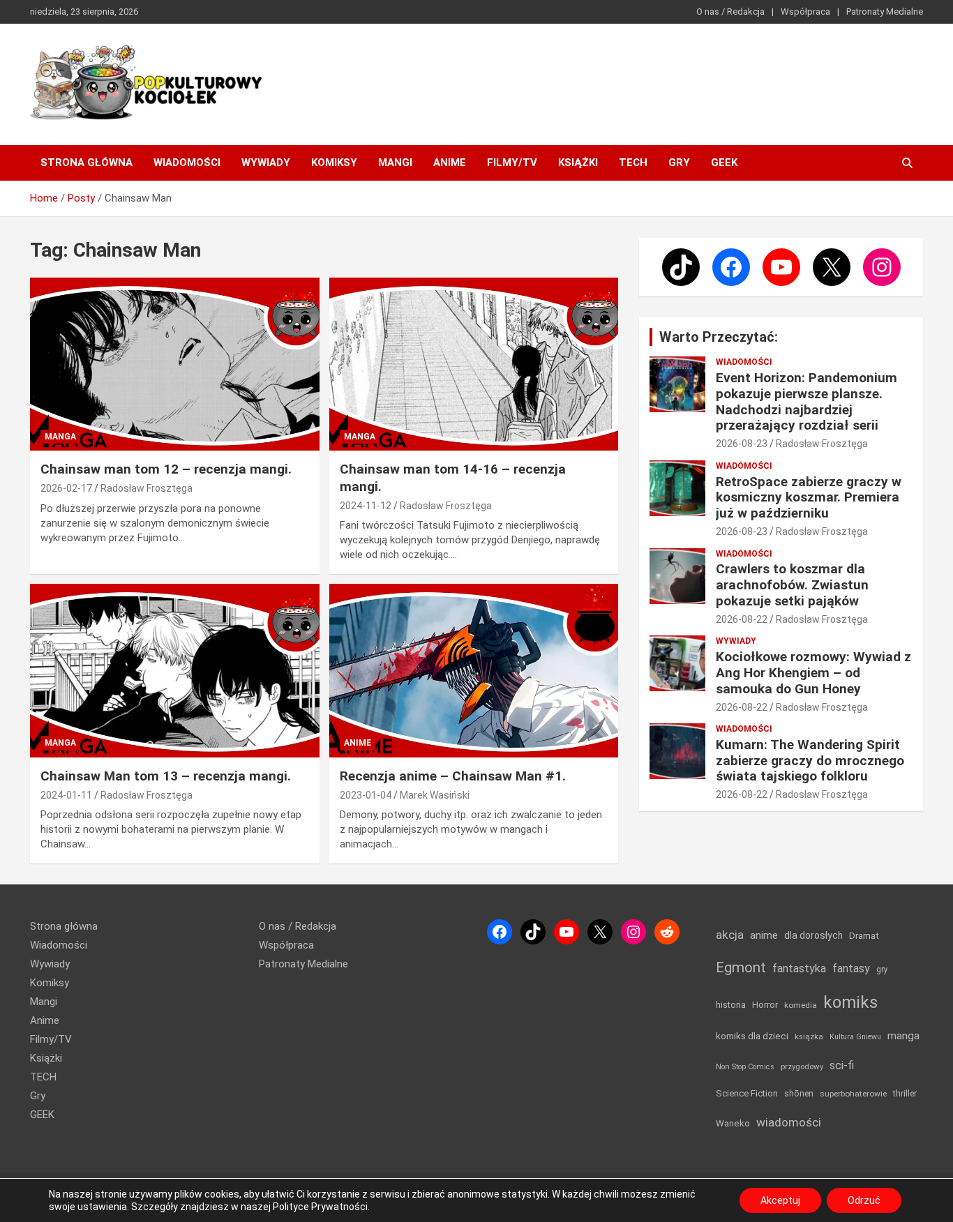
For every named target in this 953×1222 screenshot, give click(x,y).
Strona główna (86, 162)
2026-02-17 (66, 488)
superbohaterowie (853, 1094)
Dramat (864, 935)
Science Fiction (747, 1093)
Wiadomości (186, 162)
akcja (730, 935)
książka (809, 1036)
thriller (905, 1093)
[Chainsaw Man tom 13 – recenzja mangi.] (174, 671)
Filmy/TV (512, 162)
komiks (850, 1002)
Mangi (395, 162)
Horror (765, 1005)
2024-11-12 (365, 505)
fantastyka (799, 968)
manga (903, 1035)
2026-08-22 (741, 619)
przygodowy (802, 1066)
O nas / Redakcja (730, 11)
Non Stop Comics (745, 1066)
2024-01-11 (66, 795)
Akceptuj (780, 1200)
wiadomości (788, 1122)
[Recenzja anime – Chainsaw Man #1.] (473, 671)
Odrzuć (864, 1200)
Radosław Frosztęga (146, 488)
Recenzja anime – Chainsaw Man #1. (453, 776)
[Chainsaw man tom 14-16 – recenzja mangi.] (473, 364)
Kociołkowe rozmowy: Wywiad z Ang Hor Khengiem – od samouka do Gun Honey (813, 673)
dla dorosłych (813, 935)
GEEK (724, 162)
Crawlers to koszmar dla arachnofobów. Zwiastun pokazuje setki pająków (792, 585)
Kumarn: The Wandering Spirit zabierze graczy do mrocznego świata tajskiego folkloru (810, 761)
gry (882, 969)
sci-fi (842, 1065)
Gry (679, 162)
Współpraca (805, 11)
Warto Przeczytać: (718, 337)
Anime (449, 162)
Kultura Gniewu (855, 1036)
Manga (60, 437)
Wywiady (265, 162)
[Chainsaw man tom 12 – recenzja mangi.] (174, 364)
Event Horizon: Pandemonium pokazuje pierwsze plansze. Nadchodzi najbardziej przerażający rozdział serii (806, 401)
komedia (800, 1005)
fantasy (851, 968)
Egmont (741, 967)
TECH (633, 162)
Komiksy (334, 162)
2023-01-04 (365, 795)
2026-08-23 (741, 443)
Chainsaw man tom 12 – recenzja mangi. (166, 469)
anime (764, 935)
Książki (578, 162)
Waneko (733, 1123)
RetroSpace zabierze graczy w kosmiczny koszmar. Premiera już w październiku (808, 498)
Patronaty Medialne (884, 11)
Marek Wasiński (435, 795)
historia (731, 1005)
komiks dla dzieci (752, 1035)
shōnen (798, 1093)
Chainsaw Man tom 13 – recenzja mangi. (165, 776)
